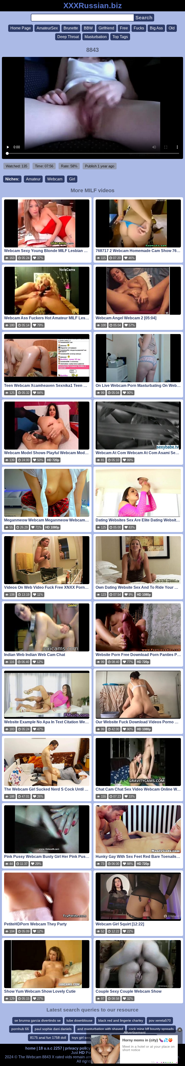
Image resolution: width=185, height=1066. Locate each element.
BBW (88, 28)
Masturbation (96, 37)
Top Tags (120, 37)
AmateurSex (47, 28)
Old (172, 28)
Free (124, 28)
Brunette (71, 28)
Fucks (139, 28)
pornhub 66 (20, 1029)
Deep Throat (68, 37)
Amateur (33, 179)
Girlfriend (106, 28)
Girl (72, 179)
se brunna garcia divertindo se (37, 1020)
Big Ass (156, 28)
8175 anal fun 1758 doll (48, 1037)
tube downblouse (79, 1020)
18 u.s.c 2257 (50, 1048)
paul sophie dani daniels (53, 1029)
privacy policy (78, 1048)
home (30, 1048)
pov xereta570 (160, 1020)
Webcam (54, 179)
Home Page (20, 28)
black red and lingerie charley (120, 1020)
